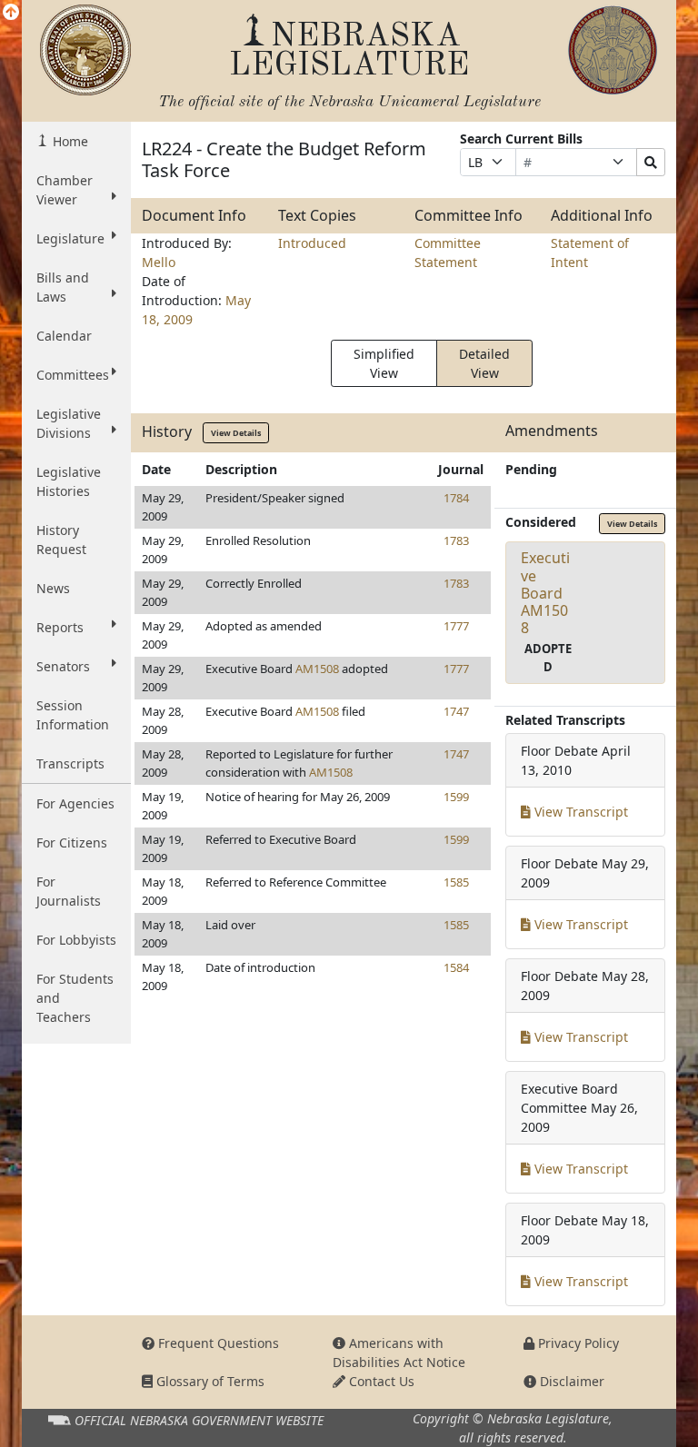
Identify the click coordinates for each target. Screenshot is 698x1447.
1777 (456, 626)
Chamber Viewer (64, 190)
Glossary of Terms (208, 1381)
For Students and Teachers (75, 998)
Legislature (70, 238)
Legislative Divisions (68, 423)
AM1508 (317, 668)
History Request (61, 539)
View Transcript (579, 811)
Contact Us (379, 1381)
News (53, 588)
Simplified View (384, 363)
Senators (63, 666)
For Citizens (71, 842)
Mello (158, 262)
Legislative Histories (68, 481)
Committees (72, 374)
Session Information (72, 715)
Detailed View (484, 363)
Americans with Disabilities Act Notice (399, 1352)
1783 (456, 540)
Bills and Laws (62, 287)
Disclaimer (570, 1381)
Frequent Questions (217, 1343)
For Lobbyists (76, 939)
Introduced (312, 243)
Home (68, 141)
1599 (456, 796)
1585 (456, 882)
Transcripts (70, 763)
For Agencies (75, 803)
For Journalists (68, 891)
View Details (236, 433)
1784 (456, 498)
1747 (456, 711)
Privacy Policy (576, 1343)
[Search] (650, 162)
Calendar (64, 335)
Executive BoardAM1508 (545, 593)
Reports (60, 627)
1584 (456, 967)
